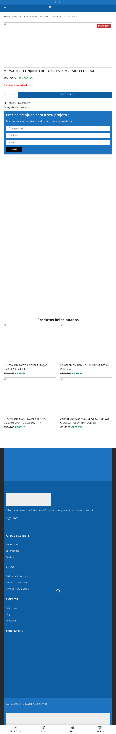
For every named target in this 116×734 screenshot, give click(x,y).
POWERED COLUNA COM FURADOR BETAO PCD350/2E (84, 367)
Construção (56, 16)
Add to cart (66, 94)
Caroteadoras (71, 16)
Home (7, 16)
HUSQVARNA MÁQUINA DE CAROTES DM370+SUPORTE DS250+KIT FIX (25, 420)
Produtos (16, 16)
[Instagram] (60, 2)
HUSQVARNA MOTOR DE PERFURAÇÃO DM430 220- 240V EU (26, 367)
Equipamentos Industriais (36, 16)
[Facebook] (56, 2)
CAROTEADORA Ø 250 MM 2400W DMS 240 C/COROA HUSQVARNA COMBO (84, 420)
